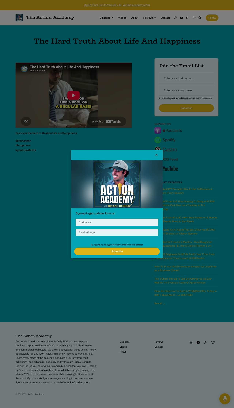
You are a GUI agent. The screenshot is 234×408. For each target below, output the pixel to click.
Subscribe (117, 251)
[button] (156, 155)
